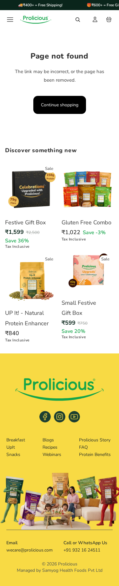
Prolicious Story (94, 440)
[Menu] (10, 19)
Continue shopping (59, 105)
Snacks (13, 455)
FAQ (83, 447)
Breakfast (15, 440)
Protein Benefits (95, 455)
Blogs (48, 440)
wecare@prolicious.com (29, 550)
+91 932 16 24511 (81, 550)
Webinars (52, 455)
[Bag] (109, 20)
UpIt (10, 447)
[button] (78, 20)
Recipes (50, 447)
